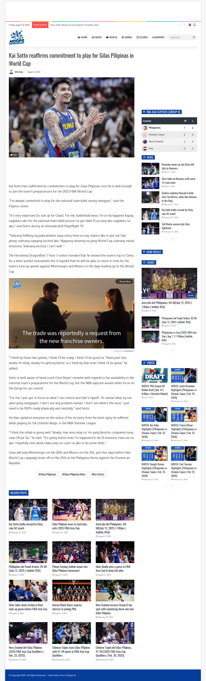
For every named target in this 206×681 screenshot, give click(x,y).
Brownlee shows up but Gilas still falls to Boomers (178, 166)
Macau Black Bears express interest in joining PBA (67, 607)
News (98, 37)
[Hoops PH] (17, 37)
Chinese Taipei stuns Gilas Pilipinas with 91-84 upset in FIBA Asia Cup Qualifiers (71, 651)
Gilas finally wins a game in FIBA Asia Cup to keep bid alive (113, 569)
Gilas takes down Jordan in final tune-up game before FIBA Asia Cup (28, 607)
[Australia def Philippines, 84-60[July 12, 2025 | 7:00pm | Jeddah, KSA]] (115, 510)
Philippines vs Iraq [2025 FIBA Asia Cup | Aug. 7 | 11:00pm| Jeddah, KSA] (179, 336)
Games (128, 37)
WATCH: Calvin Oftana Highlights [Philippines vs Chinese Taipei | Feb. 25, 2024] (184, 431)
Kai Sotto (98, 474)
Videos (113, 37)
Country (147, 120)
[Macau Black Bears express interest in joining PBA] (71, 590)
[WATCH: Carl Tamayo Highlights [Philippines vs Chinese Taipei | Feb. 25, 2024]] (184, 453)
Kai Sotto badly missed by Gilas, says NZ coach (26, 526)
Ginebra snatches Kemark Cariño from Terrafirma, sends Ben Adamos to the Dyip (179, 197)
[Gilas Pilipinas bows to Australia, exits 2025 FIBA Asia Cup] (71, 510)
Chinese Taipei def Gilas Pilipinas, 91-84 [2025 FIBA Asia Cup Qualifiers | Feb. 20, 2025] (114, 651)
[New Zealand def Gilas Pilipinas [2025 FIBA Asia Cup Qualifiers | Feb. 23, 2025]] (28, 633)
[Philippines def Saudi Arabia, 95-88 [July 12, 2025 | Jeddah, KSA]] (28, 552)
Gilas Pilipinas (48, 474)
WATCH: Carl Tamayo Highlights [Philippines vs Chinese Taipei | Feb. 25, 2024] (184, 470)
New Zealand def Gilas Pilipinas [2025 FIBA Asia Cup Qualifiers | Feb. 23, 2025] (26, 651)
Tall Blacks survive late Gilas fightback (176, 226)
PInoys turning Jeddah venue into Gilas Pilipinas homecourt (70, 569)
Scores (143, 37)
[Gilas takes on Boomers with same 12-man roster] (150, 183)
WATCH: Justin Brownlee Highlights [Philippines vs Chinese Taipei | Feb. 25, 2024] (184, 392)
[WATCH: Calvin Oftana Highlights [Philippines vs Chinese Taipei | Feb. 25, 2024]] (184, 414)
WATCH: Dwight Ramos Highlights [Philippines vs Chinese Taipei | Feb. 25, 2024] (154, 470)
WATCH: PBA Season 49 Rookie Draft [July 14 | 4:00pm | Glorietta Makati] (155, 390)
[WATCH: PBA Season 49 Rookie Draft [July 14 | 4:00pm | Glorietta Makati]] (155, 375)
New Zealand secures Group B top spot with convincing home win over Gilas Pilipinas (115, 609)
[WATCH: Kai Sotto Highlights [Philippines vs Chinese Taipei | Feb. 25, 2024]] (155, 414)
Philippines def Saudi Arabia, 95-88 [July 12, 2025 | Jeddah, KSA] (28, 569)
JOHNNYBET (158, 37)
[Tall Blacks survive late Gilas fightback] (150, 228)
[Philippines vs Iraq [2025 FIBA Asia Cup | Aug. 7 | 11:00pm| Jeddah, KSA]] (150, 337)
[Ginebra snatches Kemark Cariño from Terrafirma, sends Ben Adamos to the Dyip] (150, 197)
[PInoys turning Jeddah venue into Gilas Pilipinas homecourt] (71, 552)
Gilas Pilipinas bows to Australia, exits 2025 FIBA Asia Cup (69, 526)
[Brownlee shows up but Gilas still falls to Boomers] (150, 169)
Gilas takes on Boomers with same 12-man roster (178, 181)
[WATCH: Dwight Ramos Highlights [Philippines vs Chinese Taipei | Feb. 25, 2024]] (155, 453)
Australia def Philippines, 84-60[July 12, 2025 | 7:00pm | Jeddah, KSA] (111, 528)
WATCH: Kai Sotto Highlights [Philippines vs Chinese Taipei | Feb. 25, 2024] (154, 431)
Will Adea (19, 72)
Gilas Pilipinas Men (74, 474)
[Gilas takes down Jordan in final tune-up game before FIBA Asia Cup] (28, 590)
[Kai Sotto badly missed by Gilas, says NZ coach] (28, 510)
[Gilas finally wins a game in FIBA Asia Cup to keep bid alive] (115, 552)
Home (83, 37)
